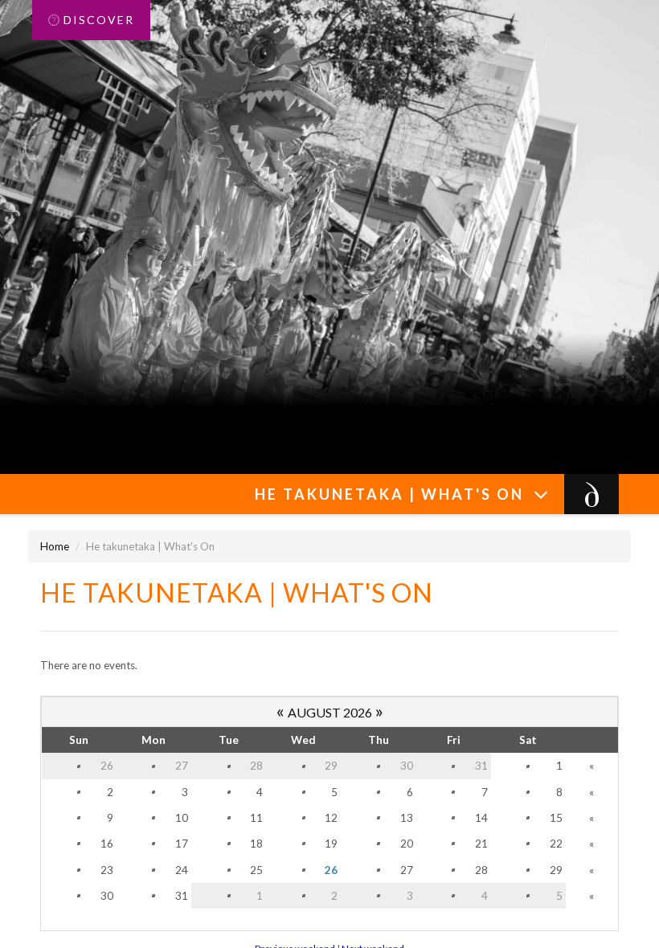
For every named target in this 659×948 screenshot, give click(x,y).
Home (54, 546)
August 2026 (330, 712)
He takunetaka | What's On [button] (394, 494)
